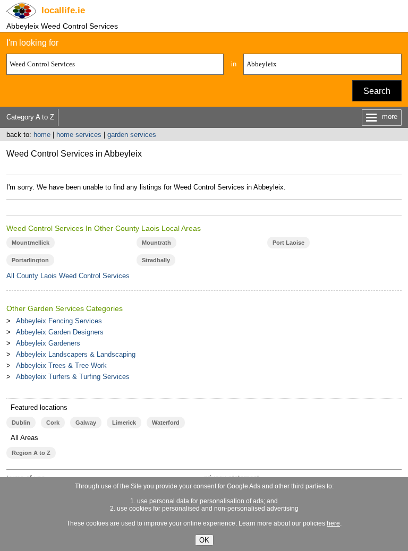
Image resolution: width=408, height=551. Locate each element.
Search (376, 91)
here (333, 523)
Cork (53, 422)
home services (78, 135)
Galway (85, 422)
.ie (63, 10)
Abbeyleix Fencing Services (59, 321)
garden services (131, 135)
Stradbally (156, 260)
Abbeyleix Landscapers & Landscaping (75, 354)
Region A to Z (31, 453)
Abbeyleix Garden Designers (60, 332)
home (41, 135)
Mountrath (156, 242)
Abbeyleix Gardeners (48, 343)
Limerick (124, 422)
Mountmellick (30, 242)
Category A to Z (30, 117)
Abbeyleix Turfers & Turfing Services (73, 377)
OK (204, 540)
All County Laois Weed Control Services (68, 276)
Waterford (166, 422)
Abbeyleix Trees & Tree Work (61, 365)
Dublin (21, 422)
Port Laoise (288, 242)
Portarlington (30, 260)
